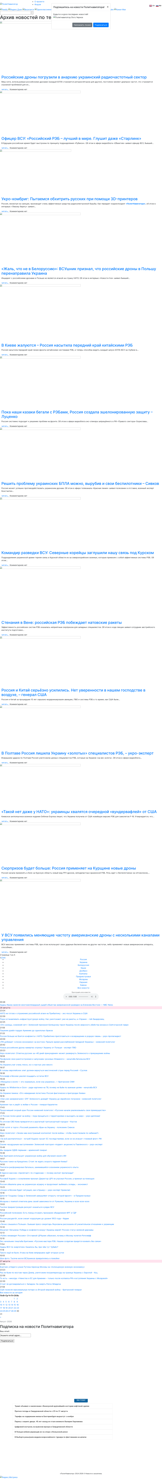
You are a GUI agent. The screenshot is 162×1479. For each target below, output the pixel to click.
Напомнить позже (82, 25)
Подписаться (101, 25)
